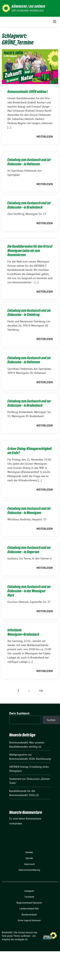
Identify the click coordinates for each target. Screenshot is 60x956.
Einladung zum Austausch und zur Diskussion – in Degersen (29, 549)
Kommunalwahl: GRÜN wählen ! (27, 92)
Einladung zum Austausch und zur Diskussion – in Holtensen (29, 162)
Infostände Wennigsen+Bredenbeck (23, 632)
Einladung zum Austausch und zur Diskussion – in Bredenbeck (29, 205)
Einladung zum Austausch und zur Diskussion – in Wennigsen (29, 510)
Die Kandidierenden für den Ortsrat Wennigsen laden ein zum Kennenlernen (29, 250)
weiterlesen (44, 136)
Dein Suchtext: (19, 713)
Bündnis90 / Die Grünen (28, 6)
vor (41, 690)
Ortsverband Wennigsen (28, 10)
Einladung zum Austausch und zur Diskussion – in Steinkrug (29, 312)
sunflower (25, 935)
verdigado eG (21, 939)
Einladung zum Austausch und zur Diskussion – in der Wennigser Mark (29, 591)
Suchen (51, 720)
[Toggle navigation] (54, 21)
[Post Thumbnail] (30, 66)
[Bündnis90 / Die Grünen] (6, 8)
